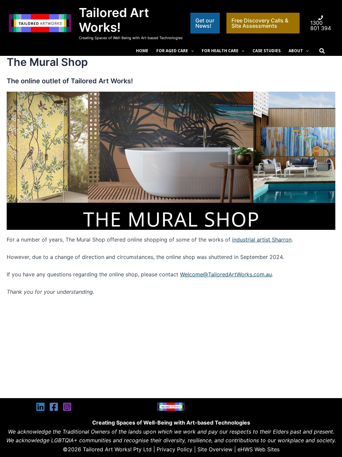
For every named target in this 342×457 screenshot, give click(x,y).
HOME (142, 51)
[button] (205, 23)
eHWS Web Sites (258, 449)
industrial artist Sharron (262, 239)
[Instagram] (67, 407)
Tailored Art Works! (114, 20)
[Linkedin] (40, 407)
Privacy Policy (174, 449)
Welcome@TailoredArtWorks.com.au (226, 274)
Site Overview (214, 449)
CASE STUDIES (266, 51)
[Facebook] (53, 407)
